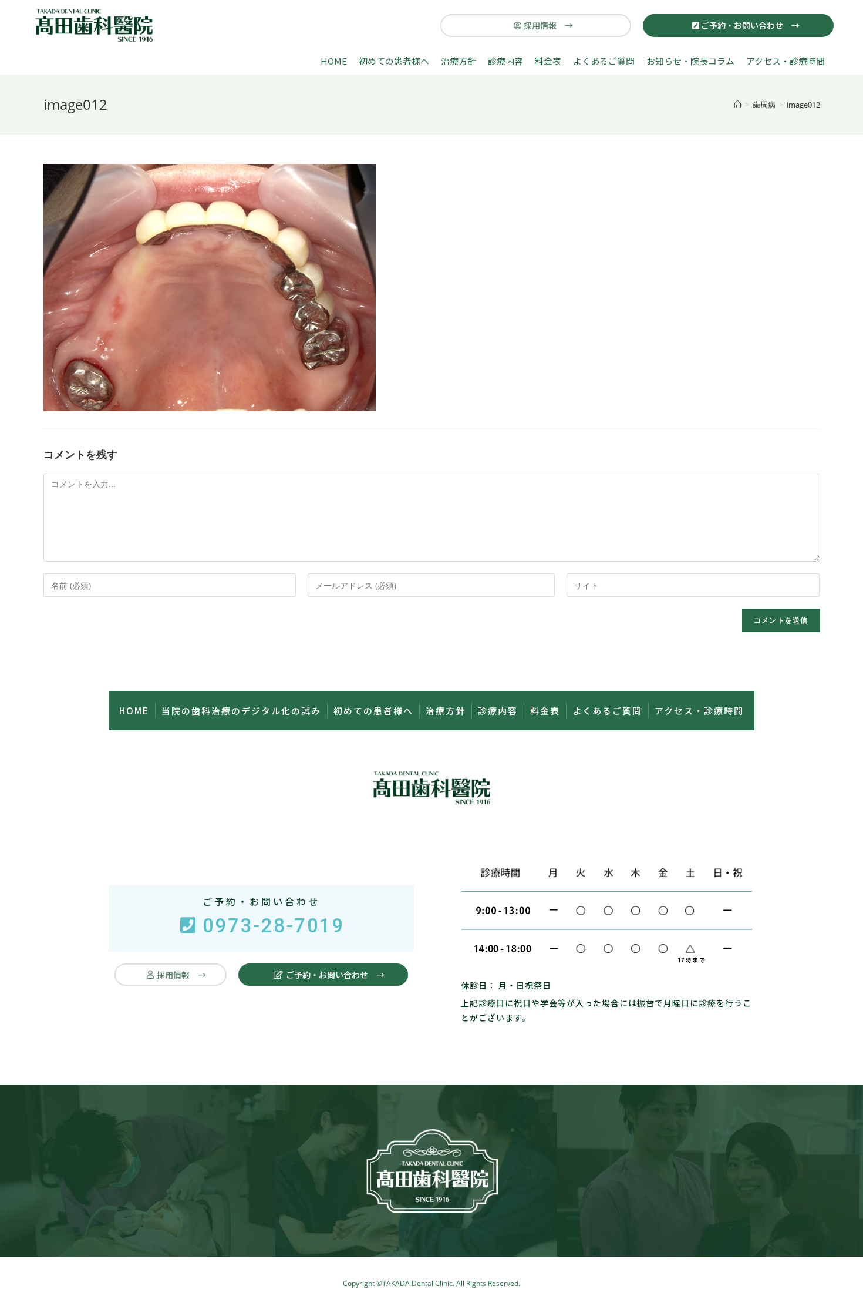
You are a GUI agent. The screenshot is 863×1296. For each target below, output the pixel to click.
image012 (803, 104)
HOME (334, 61)
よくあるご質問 (604, 61)
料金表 (548, 61)
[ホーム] (737, 104)
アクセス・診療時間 (785, 61)
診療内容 (505, 61)
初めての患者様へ (394, 61)
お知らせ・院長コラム (690, 61)
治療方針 (458, 61)
